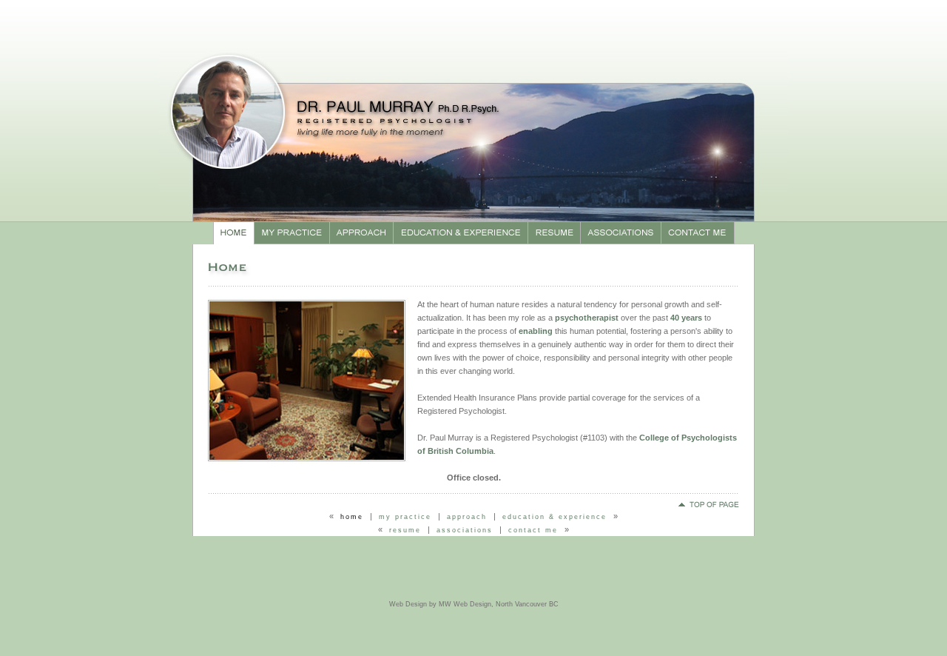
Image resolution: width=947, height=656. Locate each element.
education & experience (554, 517)
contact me (533, 530)
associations (465, 530)
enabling (536, 331)
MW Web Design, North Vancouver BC (499, 604)
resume (405, 530)
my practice (405, 517)
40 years (686, 317)
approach (467, 517)
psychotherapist (587, 317)
